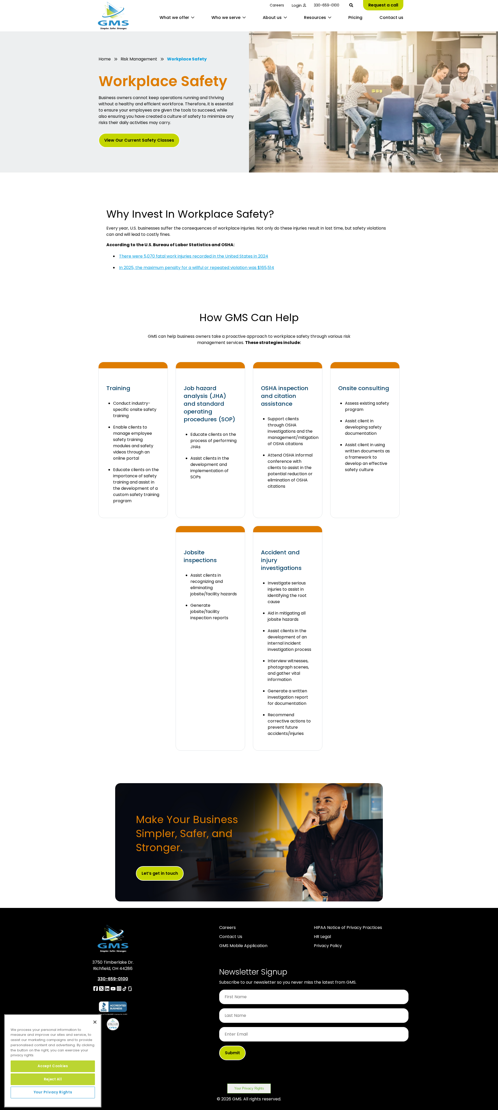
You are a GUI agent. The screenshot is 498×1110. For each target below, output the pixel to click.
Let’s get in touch (160, 873)
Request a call (383, 5)
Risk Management (139, 59)
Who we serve (225, 17)
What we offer (174, 17)
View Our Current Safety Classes (139, 140)
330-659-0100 (326, 5)
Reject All (53, 1079)
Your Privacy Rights (249, 1088)
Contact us (391, 17)
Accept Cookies (53, 1066)
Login (297, 5)
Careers (277, 5)
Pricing (355, 17)
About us (272, 17)
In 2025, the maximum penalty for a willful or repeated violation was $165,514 (196, 268)
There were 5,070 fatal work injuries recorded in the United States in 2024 (193, 256)
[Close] (95, 1022)
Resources (315, 17)
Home (105, 59)
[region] (52, 1060)
